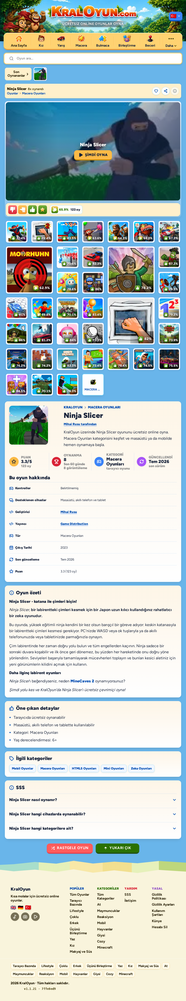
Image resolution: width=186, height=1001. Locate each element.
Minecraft (105, 948)
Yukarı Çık (120, 848)
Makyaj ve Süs (81, 952)
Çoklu (74, 917)
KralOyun (73, 407)
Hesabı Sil (159, 927)
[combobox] (97, 59)
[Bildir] (175, 91)
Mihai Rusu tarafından (80, 424)
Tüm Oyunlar (79, 895)
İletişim (130, 901)
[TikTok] (15, 916)
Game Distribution (74, 524)
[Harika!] (32, 209)
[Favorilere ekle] (156, 91)
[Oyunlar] (175, 16)
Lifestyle (77, 911)
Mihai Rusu (69, 512)
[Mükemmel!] (42, 209)
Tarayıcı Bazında (76, 903)
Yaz (72, 939)
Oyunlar (12, 93)
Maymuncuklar (108, 911)
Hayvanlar (105, 929)
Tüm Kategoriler (105, 897)
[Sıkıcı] (12, 209)
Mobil (101, 923)
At (99, 905)
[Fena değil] (22, 209)
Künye (157, 921)
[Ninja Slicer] (40, 74)
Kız (72, 946)
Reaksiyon (105, 917)
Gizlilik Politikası (159, 897)
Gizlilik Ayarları (163, 905)
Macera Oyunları (33, 93)
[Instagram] (25, 916)
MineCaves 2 (82, 681)
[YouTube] (35, 916)
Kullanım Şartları (158, 913)
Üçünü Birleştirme (78, 931)
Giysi (101, 935)
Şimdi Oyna (96, 155)
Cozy (101, 941)
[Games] (13, 908)
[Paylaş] (166, 91)
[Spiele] (20, 908)
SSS (127, 895)
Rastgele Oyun (72, 848)
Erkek (74, 923)
